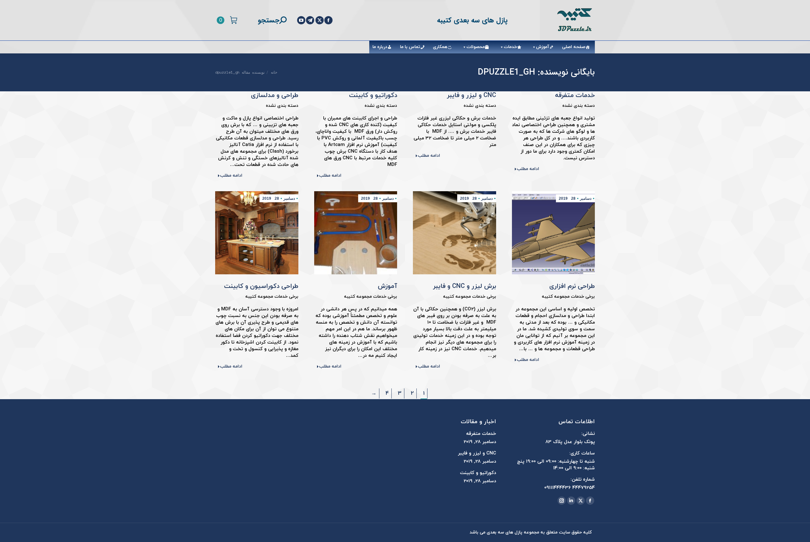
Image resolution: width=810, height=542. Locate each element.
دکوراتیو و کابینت (373, 95)
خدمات (510, 47)
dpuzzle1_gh (506, 72)
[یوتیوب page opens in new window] (301, 20)
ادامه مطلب (528, 169)
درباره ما (379, 47)
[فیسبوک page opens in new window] (328, 20)
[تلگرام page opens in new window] (310, 20)
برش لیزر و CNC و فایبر (464, 286)
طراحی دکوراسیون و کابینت (261, 286)
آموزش (542, 47)
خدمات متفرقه (575, 95)
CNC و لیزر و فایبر (471, 95)
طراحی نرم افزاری (572, 286)
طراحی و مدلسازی (274, 95)
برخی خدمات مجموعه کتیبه (568, 297)
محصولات (475, 47)
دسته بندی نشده (578, 106)
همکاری (440, 47)
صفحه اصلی (573, 47)
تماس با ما (410, 47)
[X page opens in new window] (319, 20)
